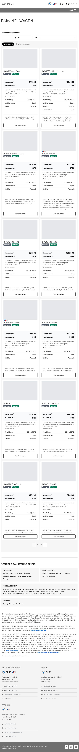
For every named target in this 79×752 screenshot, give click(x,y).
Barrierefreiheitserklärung (9, 748)
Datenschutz (27, 746)
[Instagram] (71, 747)
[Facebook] (66, 747)
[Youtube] (76, 747)
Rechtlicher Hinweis (16, 746)
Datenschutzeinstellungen (40, 746)
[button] (75, 10)
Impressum (5, 746)
